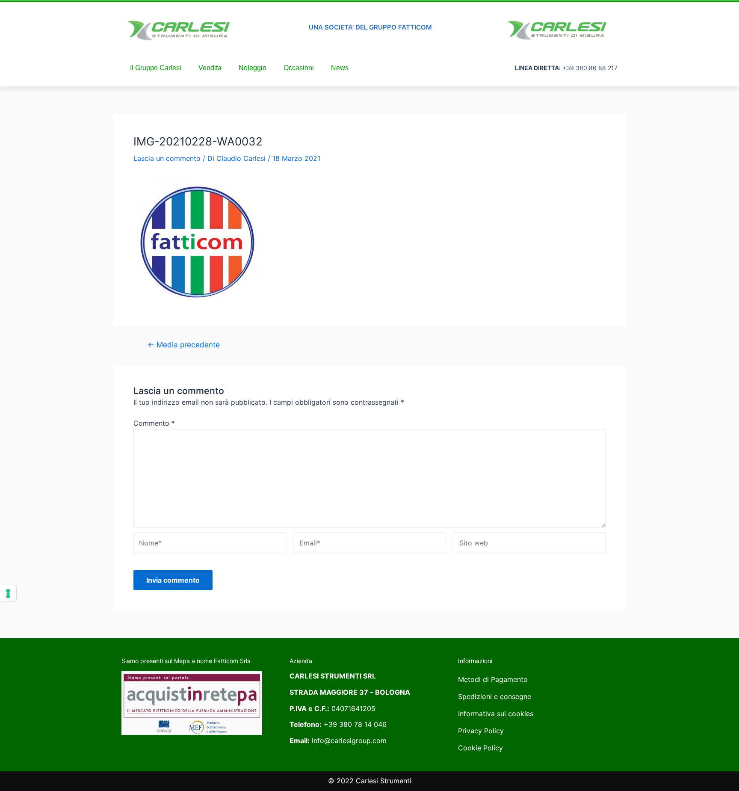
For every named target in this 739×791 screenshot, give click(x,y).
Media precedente (184, 344)
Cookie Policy (480, 748)
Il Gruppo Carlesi (155, 67)
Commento (154, 423)
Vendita (210, 67)
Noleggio (252, 67)
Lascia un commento (167, 158)
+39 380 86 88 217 (590, 67)
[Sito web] (530, 544)
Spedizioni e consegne (494, 696)
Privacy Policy (481, 730)
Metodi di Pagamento (493, 679)
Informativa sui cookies (495, 713)
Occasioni (299, 67)
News (340, 67)
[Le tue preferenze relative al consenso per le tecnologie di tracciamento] (8, 593)
